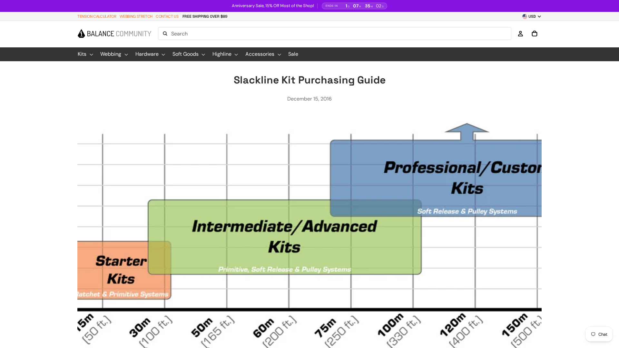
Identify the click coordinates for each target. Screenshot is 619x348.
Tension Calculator (96, 16)
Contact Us (167, 16)
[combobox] (334, 33)
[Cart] (534, 34)
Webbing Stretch (136, 16)
